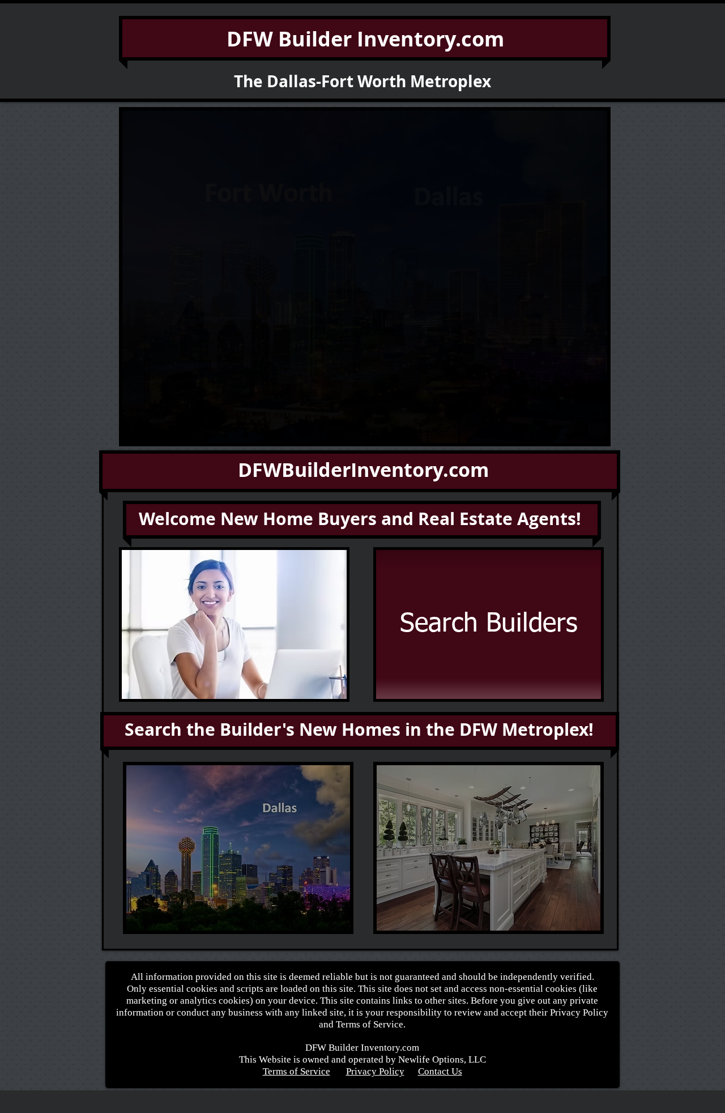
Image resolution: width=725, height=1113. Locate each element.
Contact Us (440, 1071)
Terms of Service (296, 1071)
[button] (365, 276)
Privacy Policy (375, 1071)
